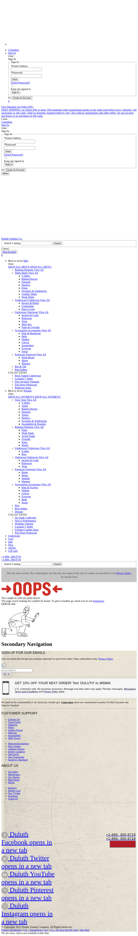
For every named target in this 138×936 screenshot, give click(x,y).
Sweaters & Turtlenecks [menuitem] (34, 291)
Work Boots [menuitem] (28, 357)
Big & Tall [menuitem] (20, 366)
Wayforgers (14, 774)
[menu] (69, 24)
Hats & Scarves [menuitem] (30, 487)
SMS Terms (14, 738)
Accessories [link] (34, 330)
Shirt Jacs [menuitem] (27, 324)
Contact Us (14, 719)
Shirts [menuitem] (18, 272)
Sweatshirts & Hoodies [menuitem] (34, 424)
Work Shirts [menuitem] (28, 297)
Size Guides (14, 746)
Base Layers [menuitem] (28, 309)
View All (39, 269)
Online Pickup (15, 730)
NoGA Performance (25, 520)
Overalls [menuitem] (26, 439)
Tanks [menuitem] (25, 405)
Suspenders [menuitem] (28, 345)
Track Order (14, 722)
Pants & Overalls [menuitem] (31, 327)
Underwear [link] (33, 300)
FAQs (11, 727)
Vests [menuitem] (24, 321)
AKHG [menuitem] (12, 547)
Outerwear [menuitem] (21, 312)
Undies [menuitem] (25, 451)
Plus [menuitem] (17, 505)
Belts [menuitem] (24, 336)
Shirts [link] (25, 272)
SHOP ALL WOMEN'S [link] (21, 396)
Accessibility (14, 735)
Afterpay (12, 733)
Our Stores (14, 777)
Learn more (67, 702)
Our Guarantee (16, 757)
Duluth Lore (14, 790)
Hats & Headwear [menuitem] (31, 333)
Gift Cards (13, 754)
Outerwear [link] (33, 312)
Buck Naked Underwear (28, 375)
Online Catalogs (16, 751)
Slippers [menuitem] (26, 363)
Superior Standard (18, 759)
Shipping (12, 724)
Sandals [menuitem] (26, 478)
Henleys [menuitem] (26, 285)
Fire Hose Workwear (26, 384)
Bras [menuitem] (24, 454)
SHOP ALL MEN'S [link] (19, 266)
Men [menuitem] (25, 260)
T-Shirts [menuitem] (26, 276)
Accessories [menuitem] (21, 330)
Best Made (14, 780)
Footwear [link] (31, 354)
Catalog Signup (16, 749)
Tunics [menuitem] (25, 415)
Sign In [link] (12, 53)
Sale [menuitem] (10, 541)
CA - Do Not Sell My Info (64, 930)
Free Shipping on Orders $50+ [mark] (17, 106)
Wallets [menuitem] (25, 339)
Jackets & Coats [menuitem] (30, 315)
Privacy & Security (11, 930)
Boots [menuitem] (25, 472)
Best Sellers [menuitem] (21, 369)
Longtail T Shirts (24, 378)
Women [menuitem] (27, 390)
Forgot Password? (20, 82)
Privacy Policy (124, 573)
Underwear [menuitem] (21, 300)
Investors (13, 796)
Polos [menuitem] (24, 288)
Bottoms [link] (29, 269)
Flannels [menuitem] (26, 282)
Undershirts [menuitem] (28, 306)
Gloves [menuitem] (25, 342)
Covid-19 (13, 798)
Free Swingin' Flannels (27, 381)
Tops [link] (24, 399)
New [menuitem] (10, 544)
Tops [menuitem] (18, 399)
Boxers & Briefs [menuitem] (30, 303)
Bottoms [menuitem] (19, 269)
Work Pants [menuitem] (28, 433)
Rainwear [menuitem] (27, 318)
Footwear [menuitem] (20, 354)
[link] (72, 44)
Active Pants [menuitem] (28, 436)
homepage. (99, 601)
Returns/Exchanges (18, 743)
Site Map (84, 930)
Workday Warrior (24, 523)
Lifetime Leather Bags (27, 529)
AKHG (11, 782)
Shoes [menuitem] (25, 360)
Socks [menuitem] (25, 351)
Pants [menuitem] (24, 430)
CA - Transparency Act (35, 930)
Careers (12, 788)
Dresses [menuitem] (19, 511)
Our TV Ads (14, 793)
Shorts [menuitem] (25, 445)
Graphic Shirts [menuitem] (29, 294)
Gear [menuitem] (10, 538)
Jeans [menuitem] (24, 442)
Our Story (13, 771)
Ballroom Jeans (23, 387)
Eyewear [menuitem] (26, 348)
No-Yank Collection (25, 517)
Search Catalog (12, 243)
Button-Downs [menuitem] (29, 279)
